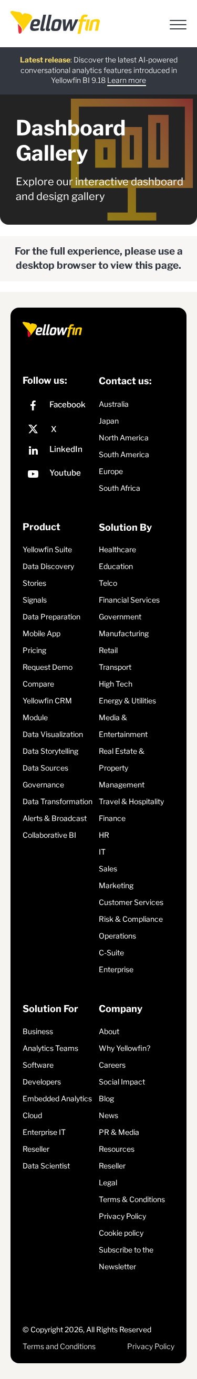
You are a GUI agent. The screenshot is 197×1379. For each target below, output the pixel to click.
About (109, 1031)
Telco (108, 582)
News (108, 1115)
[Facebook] (58, 407)
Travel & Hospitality (131, 801)
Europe (111, 471)
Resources (116, 1148)
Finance (112, 818)
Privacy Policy (122, 1216)
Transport (115, 666)
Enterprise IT (44, 1132)
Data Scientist (46, 1165)
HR (104, 834)
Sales (108, 868)
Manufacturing (124, 633)
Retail (108, 650)
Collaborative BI (49, 834)
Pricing (34, 650)
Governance (43, 784)
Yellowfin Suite (47, 549)
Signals (35, 599)
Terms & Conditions (132, 1199)
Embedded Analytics (57, 1098)
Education (116, 566)
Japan (109, 420)
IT (102, 851)
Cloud (32, 1115)
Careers (112, 1064)
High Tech (115, 683)
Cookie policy (121, 1232)
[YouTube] (58, 475)
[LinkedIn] (58, 452)
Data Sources (45, 767)
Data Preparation (51, 616)
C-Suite (111, 952)
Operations (117, 935)
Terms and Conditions (59, 1346)
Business (38, 1031)
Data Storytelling (50, 750)
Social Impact (122, 1081)
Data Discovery (48, 566)
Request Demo (47, 666)
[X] (58, 429)
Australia (114, 403)
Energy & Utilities (127, 700)
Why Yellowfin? (124, 1048)
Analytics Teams (50, 1048)
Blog (106, 1098)
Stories (34, 582)
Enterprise (116, 969)
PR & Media (119, 1132)
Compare (38, 683)
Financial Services (129, 599)
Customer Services (131, 902)
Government (120, 616)
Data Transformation (57, 801)
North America (124, 437)
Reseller (36, 1148)
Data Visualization (53, 734)
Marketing (116, 885)
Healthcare (117, 549)
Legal (108, 1182)
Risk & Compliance (131, 918)
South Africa (119, 487)
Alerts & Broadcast (55, 818)
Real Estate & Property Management (121, 767)
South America (124, 454)
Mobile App (41, 633)
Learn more (126, 80)
